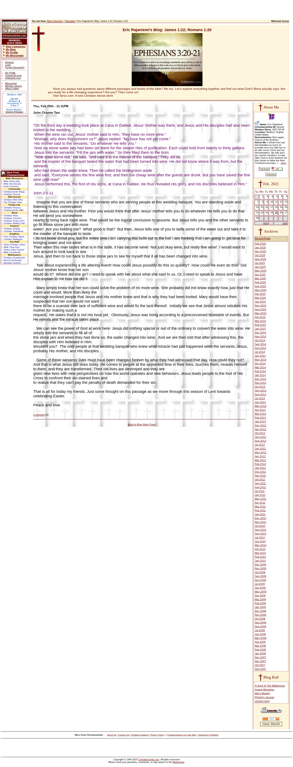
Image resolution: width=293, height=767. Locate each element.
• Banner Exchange (12, 260)
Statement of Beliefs (208, 735)
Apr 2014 (260, 363)
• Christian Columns (11, 218)
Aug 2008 (260, 626)
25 (276, 212)
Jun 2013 (260, 402)
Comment (39, 414)
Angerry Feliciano (14, 112)
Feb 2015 (260, 324)
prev (265, 223)
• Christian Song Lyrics (13, 221)
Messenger (11, 83)
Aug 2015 (260, 309)
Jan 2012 (260, 468)
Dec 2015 (260, 305)
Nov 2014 (260, 336)
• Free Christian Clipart (13, 236)
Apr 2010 (260, 549)
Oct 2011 (260, 479)
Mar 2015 (260, 321)
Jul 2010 (260, 537)
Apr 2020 (260, 294)
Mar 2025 (260, 278)
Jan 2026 (260, 247)
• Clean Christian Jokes (13, 244)
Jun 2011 (260, 495)
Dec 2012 (260, 425)
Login (8, 65)
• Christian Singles (11, 228)
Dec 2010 (260, 518)
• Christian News (10, 215)
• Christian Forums (11, 194)
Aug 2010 (260, 533)
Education (70, 21)
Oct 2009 (260, 572)
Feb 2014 (260, 371)
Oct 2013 (260, 386)
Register (9, 62)
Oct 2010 (260, 526)
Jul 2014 (260, 352)
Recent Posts (262, 238)
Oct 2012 (260, 433)
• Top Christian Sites (12, 202)
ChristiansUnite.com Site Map (181, 735)
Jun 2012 (260, 448)
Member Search (13, 86)
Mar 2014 (260, 367)
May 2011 (260, 498)
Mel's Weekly (262, 693)
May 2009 (260, 591)
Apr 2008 (260, 641)
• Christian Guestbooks (13, 257)
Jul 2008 (260, 630)
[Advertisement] (14, 143)
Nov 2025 (260, 251)
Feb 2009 (260, 603)
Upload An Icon (13, 78)
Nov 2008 (260, 614)
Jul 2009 (260, 584)
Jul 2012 (260, 444)
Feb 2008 (260, 649)
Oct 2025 (260, 255)
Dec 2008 (260, 611)
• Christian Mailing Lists (13, 223)
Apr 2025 (260, 274)
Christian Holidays (140, 735)
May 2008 (260, 638)
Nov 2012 (260, 429)
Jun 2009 (260, 587)
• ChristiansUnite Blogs (13, 192)
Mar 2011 (260, 506)
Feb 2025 (260, 282)
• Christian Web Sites (12, 199)
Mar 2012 (260, 460)
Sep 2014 (260, 344)
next (285, 223)
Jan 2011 (260, 514)
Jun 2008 (260, 634)
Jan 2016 (260, 301)
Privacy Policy (157, 735)
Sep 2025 (260, 259)
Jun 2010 (260, 541)
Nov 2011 (260, 475)
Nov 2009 (260, 568)
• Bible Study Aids (11, 181)
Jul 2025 (260, 263)
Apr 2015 (260, 317)
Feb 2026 (260, 243)
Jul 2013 (260, 398)
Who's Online (12, 88)
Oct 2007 (260, 665)
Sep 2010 (260, 529)
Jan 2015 (260, 328)
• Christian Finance (11, 207)
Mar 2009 (260, 599)
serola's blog (262, 701)
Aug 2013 (260, 394)
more (283, 163)
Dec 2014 (260, 332)
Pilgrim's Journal (264, 697)
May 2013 (260, 406)
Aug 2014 (260, 348)
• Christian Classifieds (12, 231)
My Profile (10, 73)
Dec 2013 (260, 379)
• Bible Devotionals (11, 184)
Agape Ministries (264, 689)
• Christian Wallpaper (12, 239)
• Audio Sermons (10, 186)
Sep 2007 (260, 669)
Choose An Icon (13, 75)
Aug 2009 (260, 580)
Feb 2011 (260, 510)
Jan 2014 (260, 375)
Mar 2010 (260, 553)
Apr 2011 (260, 502)
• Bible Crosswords (11, 252)
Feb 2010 (260, 556)
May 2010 (260, 545)
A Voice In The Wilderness (270, 685)
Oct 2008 (260, 618)
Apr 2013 (260, 410)
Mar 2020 (260, 297)
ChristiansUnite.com (148, 759)
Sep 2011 (260, 483)
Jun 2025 (260, 266)
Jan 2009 (260, 607)
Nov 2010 (260, 522)
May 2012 (260, 452)
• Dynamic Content (11, 263)
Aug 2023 (260, 286)
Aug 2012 (260, 440)
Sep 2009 (260, 576)
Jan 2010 (260, 560)
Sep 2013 (260, 390)
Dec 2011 (260, 471)
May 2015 (260, 313)
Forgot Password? (14, 67)
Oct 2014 (260, 340)
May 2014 (260, 359)
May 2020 (260, 290)
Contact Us (123, 735)
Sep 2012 (260, 437)
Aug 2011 (260, 487)
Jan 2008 (260, 653)
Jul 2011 (260, 491)
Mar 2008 (260, 645)
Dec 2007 (260, 657)
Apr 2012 (260, 456)
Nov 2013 (260, 382)
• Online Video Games (13, 250)
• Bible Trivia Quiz (11, 247)
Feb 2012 (260, 464)
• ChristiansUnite (13, 210)
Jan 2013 (260, 421)
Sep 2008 (260, 622)
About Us (111, 735)
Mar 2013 (260, 413)
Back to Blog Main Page (142, 424)
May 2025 (260, 270)
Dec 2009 (260, 564)
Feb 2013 (260, 417)
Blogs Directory (55, 21)
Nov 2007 (260, 661)
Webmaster (178, 762)
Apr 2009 (260, 595)
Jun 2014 (260, 355)
